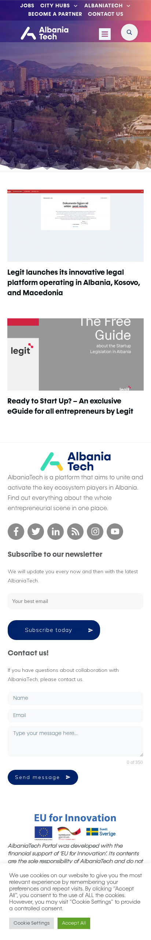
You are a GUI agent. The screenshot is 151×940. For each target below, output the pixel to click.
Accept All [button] (74, 923)
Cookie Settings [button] (31, 923)
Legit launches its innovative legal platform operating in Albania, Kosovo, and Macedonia (73, 283)
